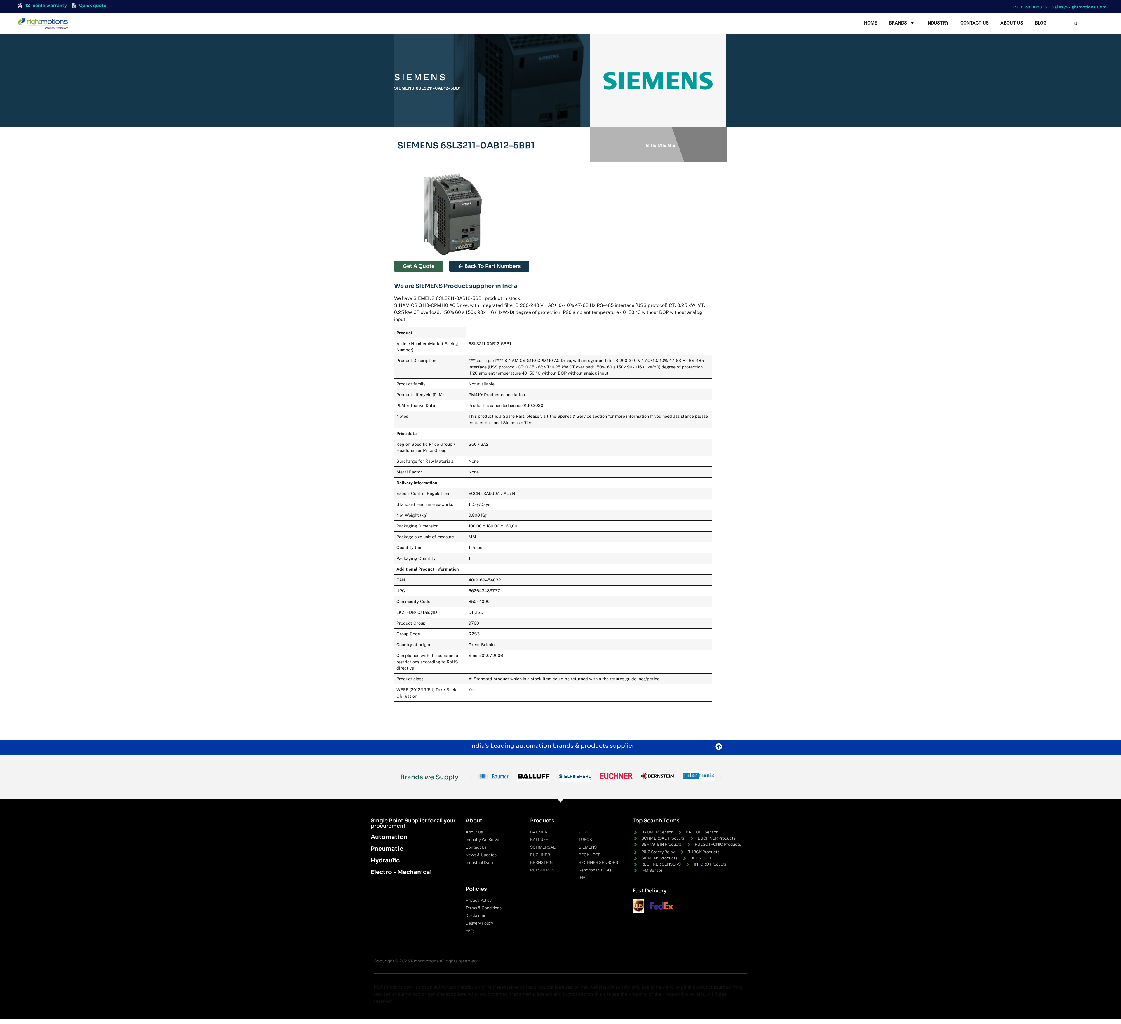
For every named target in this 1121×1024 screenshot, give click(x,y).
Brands (898, 23)
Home (870, 23)
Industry (937, 23)
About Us (1011, 23)
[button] (1028, 7)
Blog (1041, 23)
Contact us (974, 23)
